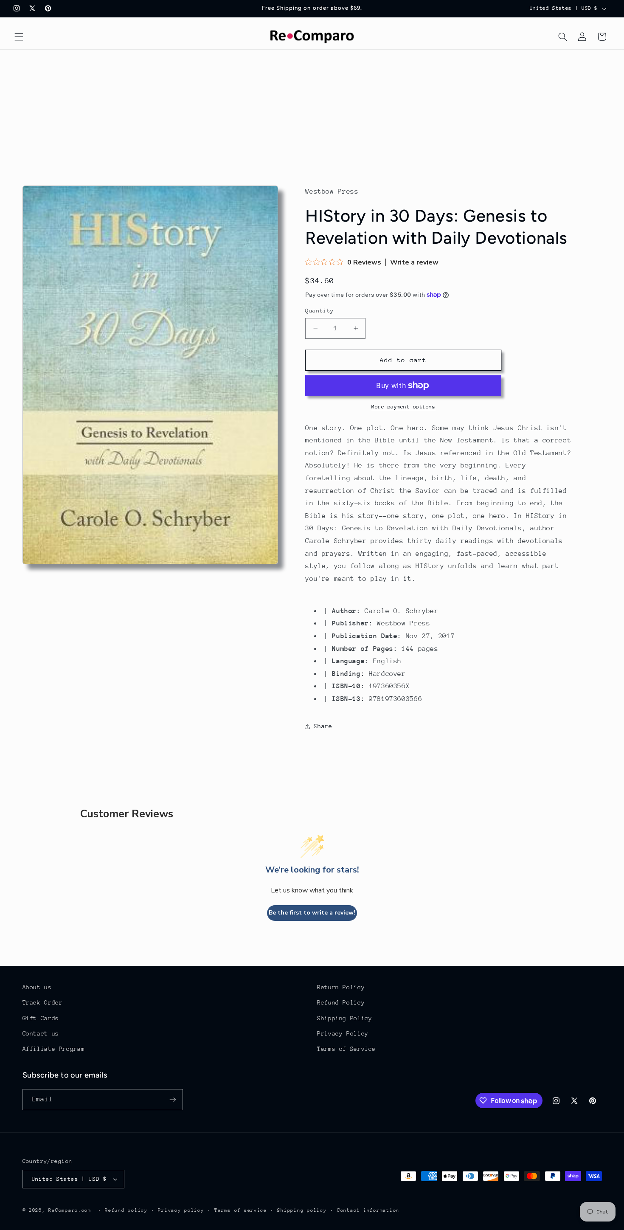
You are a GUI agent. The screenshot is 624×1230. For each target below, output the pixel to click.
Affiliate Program (53, 1048)
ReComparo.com (69, 1210)
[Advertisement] (312, 113)
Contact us (40, 1033)
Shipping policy (301, 1210)
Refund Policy (341, 1002)
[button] (18, 36)
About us (37, 987)
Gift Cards (40, 1018)
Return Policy (341, 987)
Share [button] (323, 726)
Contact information (368, 1210)
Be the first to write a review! (312, 913)
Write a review (414, 262)
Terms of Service (346, 1048)
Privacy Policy (342, 1033)
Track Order (42, 1002)
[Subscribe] (172, 1099)
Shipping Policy (344, 1018)
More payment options (403, 407)
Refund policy (126, 1210)
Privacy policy (181, 1210)
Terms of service (240, 1210)
